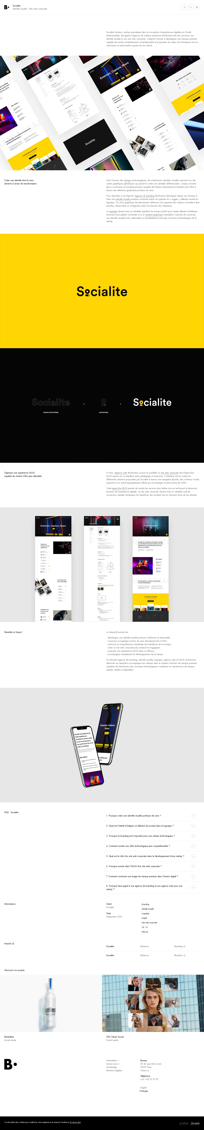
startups (127, 180)
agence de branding (144, 195)
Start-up (145, 931)
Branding (145, 904)
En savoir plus (75, 1122)
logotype (113, 211)
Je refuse (184, 1123)
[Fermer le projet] (197, 7)
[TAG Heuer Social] (153, 1003)
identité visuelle (123, 199)
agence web (121, 472)
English (143, 1087)
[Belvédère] (51, 1003)
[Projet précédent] (184, 7)
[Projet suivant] (191, 7)
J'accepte (195, 1123)
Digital (144, 918)
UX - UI (145, 927)
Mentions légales (114, 1070)
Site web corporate (149, 922)
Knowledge (111, 1067)
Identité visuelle (148, 908)
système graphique (154, 214)
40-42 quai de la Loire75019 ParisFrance (151, 1067)
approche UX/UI (119, 488)
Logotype (145, 913)
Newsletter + (112, 1060)
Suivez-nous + (112, 1063)
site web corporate (170, 472)
